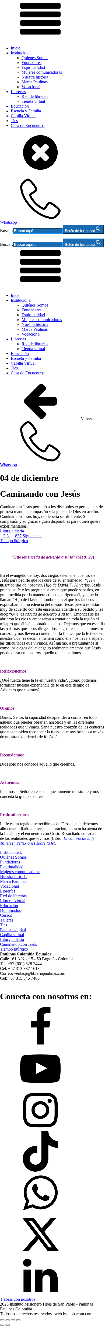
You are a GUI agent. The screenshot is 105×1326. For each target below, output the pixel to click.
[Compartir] (13, 1320)
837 (18, 536)
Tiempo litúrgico (14, 540)
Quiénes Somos (35, 57)
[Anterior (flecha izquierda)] (2, 1325)
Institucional (21, 53)
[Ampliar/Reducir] (2, 1320)
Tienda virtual (33, 101)
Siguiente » (32, 536)
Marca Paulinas (35, 82)
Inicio (15, 48)
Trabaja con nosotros (17, 1299)
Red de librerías (35, 96)
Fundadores (31, 62)
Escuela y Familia (26, 111)
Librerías (18, 91)
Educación (20, 106)
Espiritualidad (33, 67)
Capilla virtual (12, 934)
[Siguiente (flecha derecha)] (7, 1325)
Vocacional (31, 86)
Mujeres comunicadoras (42, 72)
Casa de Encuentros (27, 125)
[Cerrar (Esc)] (18, 1320)
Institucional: (11, 852)
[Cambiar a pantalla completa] (7, 1320)
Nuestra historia (35, 77)
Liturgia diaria (12, 531)
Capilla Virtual (23, 115)
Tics (14, 120)
